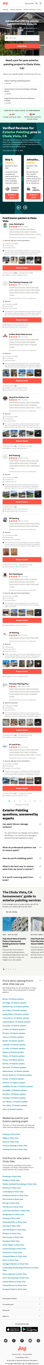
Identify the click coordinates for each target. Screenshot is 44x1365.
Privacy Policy (27, 1354)
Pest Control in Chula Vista (13, 1199)
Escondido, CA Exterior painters (15, 1090)
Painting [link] (5, 9)
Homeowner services (10, 1299)
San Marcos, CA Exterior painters (15, 1102)
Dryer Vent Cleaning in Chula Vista (16, 1278)
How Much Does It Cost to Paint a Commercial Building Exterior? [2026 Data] (14, 942)
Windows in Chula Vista (12, 1233)
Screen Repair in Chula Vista (13, 1245)
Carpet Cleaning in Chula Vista (14, 1249)
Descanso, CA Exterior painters (14, 1067)
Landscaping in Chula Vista (13, 1192)
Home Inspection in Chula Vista (15, 1274)
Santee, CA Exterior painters (13, 1041)
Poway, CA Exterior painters (13, 1060)
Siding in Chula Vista (10, 1138)
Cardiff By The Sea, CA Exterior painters (18, 1086)
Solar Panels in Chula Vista (13, 1237)
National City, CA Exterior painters (16, 1007)
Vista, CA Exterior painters (13, 1109)
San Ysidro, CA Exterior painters (15, 1010)
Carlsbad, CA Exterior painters (14, 1098)
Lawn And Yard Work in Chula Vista (16, 1211)
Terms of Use (16, 1354)
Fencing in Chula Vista (11, 1241)
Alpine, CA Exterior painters (13, 1052)
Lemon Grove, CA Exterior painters (16, 1018)
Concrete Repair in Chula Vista (14, 1230)
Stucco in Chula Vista (11, 1142)
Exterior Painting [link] (15, 9)
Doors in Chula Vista (10, 1260)
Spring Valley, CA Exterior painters (16, 1014)
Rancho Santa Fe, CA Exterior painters (17, 1075)
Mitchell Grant (37, 934)
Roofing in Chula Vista (11, 1180)
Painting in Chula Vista (11, 1134)
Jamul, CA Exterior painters (13, 1037)
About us (6, 1316)
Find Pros (22, 46)
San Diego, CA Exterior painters (15, 1003)
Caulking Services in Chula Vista (15, 1149)
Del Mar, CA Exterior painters (14, 1064)
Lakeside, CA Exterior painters (14, 1045)
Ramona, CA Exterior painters (14, 1083)
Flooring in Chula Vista (11, 1218)
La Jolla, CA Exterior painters (14, 1048)
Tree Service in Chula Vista (13, 1207)
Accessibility (21, 1357)
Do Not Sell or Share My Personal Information (22, 1360)
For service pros (8, 1304)
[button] (6, 260)
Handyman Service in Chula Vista (15, 1195)
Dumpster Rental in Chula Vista (15, 1289)
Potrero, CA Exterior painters (14, 1056)
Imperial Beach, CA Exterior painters (16, 1022)
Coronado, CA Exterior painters (14, 1026)
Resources (6, 1310)
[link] (7, 189)
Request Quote (22, 268)
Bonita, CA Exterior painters (13, 999)
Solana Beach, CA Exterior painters (16, 1071)
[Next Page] (40, 801)
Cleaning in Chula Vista (11, 1226)
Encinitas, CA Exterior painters (14, 1094)
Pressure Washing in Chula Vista (15, 1145)
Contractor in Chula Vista (12, 1252)
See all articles (11, 912)
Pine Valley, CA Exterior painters (15, 1105)
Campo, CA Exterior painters (13, 1079)
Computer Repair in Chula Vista (15, 1256)
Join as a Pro (29, 4)
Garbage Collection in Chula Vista (15, 1264)
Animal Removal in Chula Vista (15, 1285)
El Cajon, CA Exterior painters (14, 1033)
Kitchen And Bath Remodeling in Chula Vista (20, 1184)
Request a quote (12, 196)
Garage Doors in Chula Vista (13, 1214)
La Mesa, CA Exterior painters (14, 1029)
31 (34, 801)
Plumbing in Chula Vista (12, 1176)
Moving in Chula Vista (11, 1203)
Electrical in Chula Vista (12, 1188)
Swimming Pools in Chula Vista (14, 1222)
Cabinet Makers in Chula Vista (14, 1282)
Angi (4, 934)
